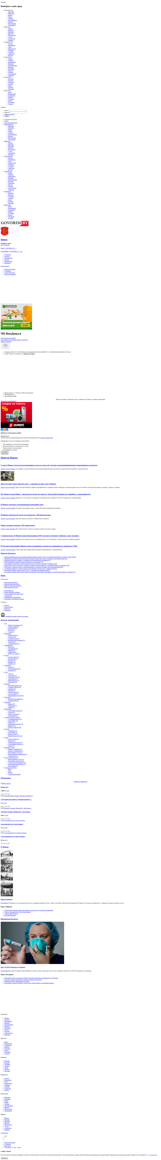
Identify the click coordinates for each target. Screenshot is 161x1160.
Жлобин (10, 64)
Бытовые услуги (9, 747)
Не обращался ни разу (10, 450)
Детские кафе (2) (13, 627)
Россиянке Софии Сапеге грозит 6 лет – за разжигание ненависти (27, 570)
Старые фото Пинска (11, 913)
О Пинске (7, 254)
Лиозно (10, 84)
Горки (10, 17)
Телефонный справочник (12, 597)
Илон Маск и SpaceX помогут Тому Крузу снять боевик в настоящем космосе (29, 983)
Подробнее (4, 903)
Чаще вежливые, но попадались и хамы (15, 446)
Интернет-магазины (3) (15, 699)
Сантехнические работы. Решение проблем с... (16, 799)
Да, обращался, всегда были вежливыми (16, 444)
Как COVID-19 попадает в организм (13, 967)
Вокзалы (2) (12, 670)
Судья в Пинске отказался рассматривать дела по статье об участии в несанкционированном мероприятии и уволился (49, 465)
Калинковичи (12, 65)
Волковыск (11, 45)
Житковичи (12, 62)
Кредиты (7, 608)
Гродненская (8, 156)
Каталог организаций (10, 620)
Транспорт (7, 665)
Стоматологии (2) (13, 638)
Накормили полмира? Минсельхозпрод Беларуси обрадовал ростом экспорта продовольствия (35, 558)
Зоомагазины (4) (13, 700)
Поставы (11, 89)
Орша (10, 85)
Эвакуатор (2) (12, 682)
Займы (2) (11, 707)
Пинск (10, 100)
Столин (10, 104)
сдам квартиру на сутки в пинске (12, 824)
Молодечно (11, 35)
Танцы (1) (11, 746)
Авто (6, 672)
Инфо (3, 576)
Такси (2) (11, 667)
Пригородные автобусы (12, 584)
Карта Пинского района (12, 592)
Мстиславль (12, 23)
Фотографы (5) (13, 716)
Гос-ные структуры (10, 767)
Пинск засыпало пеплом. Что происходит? (18, 525)
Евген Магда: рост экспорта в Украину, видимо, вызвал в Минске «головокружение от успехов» (36, 565)
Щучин (10, 55)
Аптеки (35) (12, 637)
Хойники (11, 75)
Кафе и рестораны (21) (15, 625)
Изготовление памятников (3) (17, 754)
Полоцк (10, 87)
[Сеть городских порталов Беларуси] (15, 226)
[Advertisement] (80, 290)
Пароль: (7, 112)
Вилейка (11, 32)
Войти (6, 121)
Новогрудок (12, 49)
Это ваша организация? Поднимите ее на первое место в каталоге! (14, 339)
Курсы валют (8, 607)
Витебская (7, 191)
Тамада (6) (11, 712)
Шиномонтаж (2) (13, 680)
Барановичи (12, 94)
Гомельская (8, 171)
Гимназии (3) (12, 652)
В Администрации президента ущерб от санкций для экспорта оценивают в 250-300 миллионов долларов (39, 572)
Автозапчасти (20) (14, 677)
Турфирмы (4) (12, 731)
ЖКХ (10, 769)
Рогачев (10, 72)
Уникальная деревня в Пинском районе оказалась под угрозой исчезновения (28, 910)
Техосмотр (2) (12, 675)
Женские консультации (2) (16, 640)
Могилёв (11, 12)
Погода (6, 259)
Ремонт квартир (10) (14, 727)
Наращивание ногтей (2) (16, 695)
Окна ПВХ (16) (13, 721)
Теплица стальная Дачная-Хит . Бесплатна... (16, 812)
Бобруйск (11, 13)
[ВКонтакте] (2, 429)
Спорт (6, 737)
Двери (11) (11, 722)
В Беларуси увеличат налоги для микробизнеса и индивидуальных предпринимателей (33, 567)
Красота (7, 684)
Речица (10, 70)
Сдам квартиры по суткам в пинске (13, 836)
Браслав (10, 80)
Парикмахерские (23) (15, 685)
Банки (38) (11, 704)
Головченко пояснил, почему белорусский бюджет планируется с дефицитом (30, 568)
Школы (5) (11, 650)
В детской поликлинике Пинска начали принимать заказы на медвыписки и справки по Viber (39, 546)
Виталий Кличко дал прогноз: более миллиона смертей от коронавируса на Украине (31, 978)
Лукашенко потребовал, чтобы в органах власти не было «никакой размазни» (30, 563)
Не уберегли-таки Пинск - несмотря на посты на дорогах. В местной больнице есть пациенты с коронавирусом (45, 494)
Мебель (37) (12, 726)
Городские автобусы (10, 582)
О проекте (7, 271)
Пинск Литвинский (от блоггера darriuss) (17, 912)
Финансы (7, 702)
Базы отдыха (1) (13, 734)
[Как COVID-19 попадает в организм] (32, 963)
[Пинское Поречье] (7, 896)
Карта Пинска (8, 590)
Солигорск (11, 38)
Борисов (11, 30)
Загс (9, 771)
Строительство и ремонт (12, 717)
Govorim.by (4, 1133)
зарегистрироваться (46, 438)
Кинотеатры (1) (13, 659)
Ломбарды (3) (12, 705)
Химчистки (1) (13, 756)
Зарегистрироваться (10, 123)
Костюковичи (12, 20)
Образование (8, 645)
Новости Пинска (9, 457)
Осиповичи (12, 25)
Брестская (7, 205)
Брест (10, 92)
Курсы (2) (11, 647)
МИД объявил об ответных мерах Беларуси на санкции (23, 562)
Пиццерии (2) (12, 628)
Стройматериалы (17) (15, 719)
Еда (5, 623)
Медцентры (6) (13, 635)
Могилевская (8, 124)
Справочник (8, 258)
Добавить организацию (8, 401)
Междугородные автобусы (12, 586)
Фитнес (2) (11, 741)
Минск (10, 28)
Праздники (8, 709)
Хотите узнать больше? (8, 469)
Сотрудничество (9, 272)
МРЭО (10, 772)
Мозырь (10, 67)
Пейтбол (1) (12, 664)
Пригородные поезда (11, 587)
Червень (10, 40)
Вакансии (7, 263)
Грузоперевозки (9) (14, 669)
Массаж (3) (11, 690)
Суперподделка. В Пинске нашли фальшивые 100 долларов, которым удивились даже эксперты (40, 536)
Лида (9, 47)
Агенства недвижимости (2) (17, 762)
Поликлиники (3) (13, 643)
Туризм (6, 729)
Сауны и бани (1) (13, 657)
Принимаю (4, 1158)
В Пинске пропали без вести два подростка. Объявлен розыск (26, 515)
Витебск (11, 79)
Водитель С (5, 787)
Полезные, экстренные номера (14, 599)
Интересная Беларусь (9, 919)
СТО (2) (10, 674)
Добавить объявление (80, 781)
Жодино (10, 33)
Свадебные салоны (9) (15, 710)
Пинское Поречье (6, 899)
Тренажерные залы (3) (15, 742)
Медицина (7, 633)
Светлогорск (12, 74)
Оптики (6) (11, 642)
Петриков (11, 69)
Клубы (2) (11, 630)
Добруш (10, 60)
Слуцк (10, 37)
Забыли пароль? (9, 114)
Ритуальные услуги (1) (15, 752)
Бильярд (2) (11, 662)
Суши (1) (11, 632)
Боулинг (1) (11, 660)
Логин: (6, 110)
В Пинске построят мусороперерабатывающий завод (22, 505)
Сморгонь (11, 54)
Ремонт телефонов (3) (15, 749)
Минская (7, 141)
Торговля (7, 697)
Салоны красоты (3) (14, 687)
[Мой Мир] (7, 429)
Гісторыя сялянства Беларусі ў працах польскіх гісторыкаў (23, 979)
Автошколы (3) (13, 648)
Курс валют (5, 266)
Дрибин (10, 18)
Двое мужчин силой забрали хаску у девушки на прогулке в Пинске (28, 484)
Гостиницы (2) (12, 732)
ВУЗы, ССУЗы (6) (14, 653)
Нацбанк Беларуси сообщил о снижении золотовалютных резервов (27, 560)
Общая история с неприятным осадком (16, 981)
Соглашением (152, 1155)
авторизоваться (32, 438)
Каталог (7, 256)
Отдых (6, 655)
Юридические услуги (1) (16, 759)
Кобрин (10, 97)
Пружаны (11, 102)
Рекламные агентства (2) (16, 761)
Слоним (10, 52)
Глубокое (11, 82)
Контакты (7, 1146)
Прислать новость (10, 274)
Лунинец (11, 99)
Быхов (10, 15)
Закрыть (3, 2)
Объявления (8, 261)
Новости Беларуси (8, 553)
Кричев (10, 22)
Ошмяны (11, 50)
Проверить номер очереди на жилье (16, 616)
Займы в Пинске (6, 341)
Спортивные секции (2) (15, 744)
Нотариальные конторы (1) (16, 764)
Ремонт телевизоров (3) (15, 751)
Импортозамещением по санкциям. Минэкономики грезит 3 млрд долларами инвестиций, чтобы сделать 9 (40, 557)
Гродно (10, 44)
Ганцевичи (11, 95)
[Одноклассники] (4, 429)
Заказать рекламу (9, 269)
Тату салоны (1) (13, 694)
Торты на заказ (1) (14, 714)
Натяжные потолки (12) (15, 724)
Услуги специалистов (11, 757)
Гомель (10, 59)
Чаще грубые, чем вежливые (12, 448)
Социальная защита (14, 774)
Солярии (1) (12, 689)
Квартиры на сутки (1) (15, 736)
